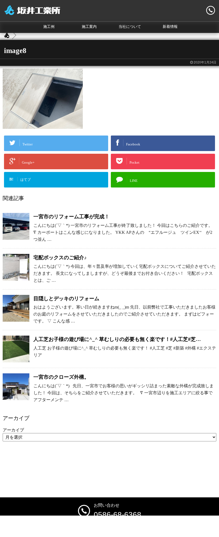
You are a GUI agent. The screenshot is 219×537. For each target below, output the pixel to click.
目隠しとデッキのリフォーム (66, 298)
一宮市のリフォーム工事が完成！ (71, 216)
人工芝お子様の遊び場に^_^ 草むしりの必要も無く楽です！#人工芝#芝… (117, 339)
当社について (130, 27)
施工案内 (89, 27)
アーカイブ (13, 430)
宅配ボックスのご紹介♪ (60, 257)
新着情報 (170, 27)
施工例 (48, 27)
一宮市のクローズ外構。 (61, 377)
